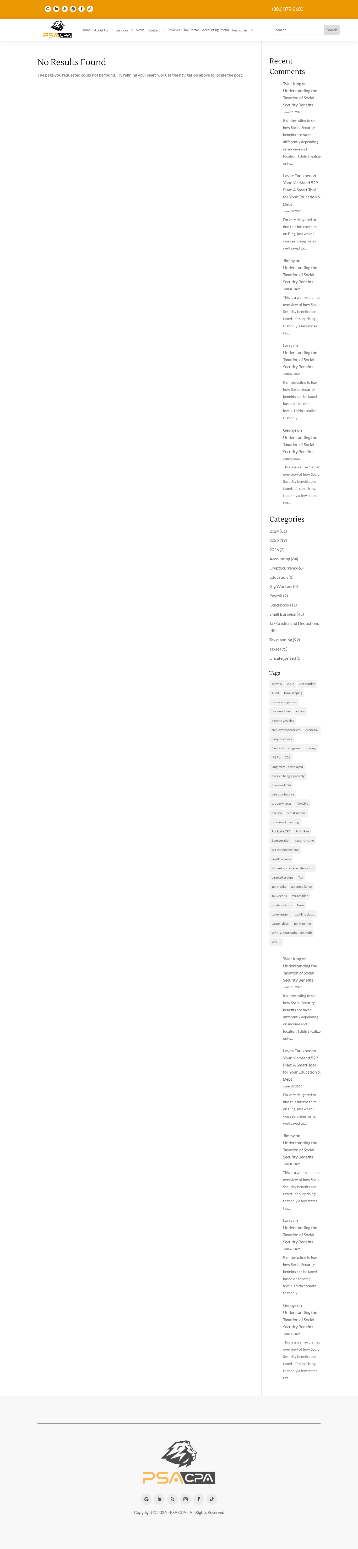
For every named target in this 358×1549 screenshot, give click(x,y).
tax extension (281, 914)
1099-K (277, 684)
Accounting (279, 558)
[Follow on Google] (48, 9)
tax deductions (282, 905)
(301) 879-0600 (287, 9)
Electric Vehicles (283, 721)
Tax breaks (279, 887)
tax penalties (280, 923)
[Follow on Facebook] (81, 9)
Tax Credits (279, 896)
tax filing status (305, 914)
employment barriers (286, 730)
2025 (274, 540)
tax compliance (301, 887)
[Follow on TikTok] (90, 9)
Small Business (282, 613)
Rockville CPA (281, 831)
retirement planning (285, 822)
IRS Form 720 (281, 757)
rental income (296, 813)
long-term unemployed (287, 767)
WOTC (276, 942)
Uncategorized (282, 658)
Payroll (275, 595)
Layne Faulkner (297, 175)
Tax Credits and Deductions (294, 623)
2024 (274, 530)
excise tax (311, 730)
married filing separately (288, 776)
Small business (281, 859)
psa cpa (277, 813)
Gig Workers (280, 586)
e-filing (300, 711)
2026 (274, 549)
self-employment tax (285, 850)
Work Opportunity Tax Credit (292, 933)
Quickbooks (280, 604)
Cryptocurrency (283, 567)
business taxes (281, 711)
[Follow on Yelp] (65, 9)
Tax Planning (302, 923)
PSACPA (302, 803)
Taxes (274, 648)
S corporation (281, 840)
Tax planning (280, 639)
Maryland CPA (281, 785)
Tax (300, 877)
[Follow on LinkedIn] (56, 9)
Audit (275, 693)
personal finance (283, 794)
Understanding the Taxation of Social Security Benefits (300, 97)
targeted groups (282, 877)
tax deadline (300, 896)
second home (304, 840)
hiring (311, 748)
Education (278, 577)
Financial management (287, 748)
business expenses (284, 702)
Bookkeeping (293, 693)
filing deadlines (282, 739)
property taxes (281, 803)
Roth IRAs (302, 831)
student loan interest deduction (293, 868)
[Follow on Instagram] (73, 9)
